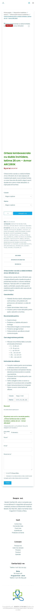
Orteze (6, 225)
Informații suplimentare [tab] (18, 259)
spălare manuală (9, 245)
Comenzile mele (18, 526)
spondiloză (19, 245)
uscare (10, 247)
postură (23, 242)
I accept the (12, 473)
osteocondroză (25, 240)
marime (29, 236)
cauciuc (25, 229)
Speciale (18, 554)
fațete (12, 233)
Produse (18, 550)
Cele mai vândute (18, 548)
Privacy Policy (15, 473)
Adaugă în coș (23, 213)
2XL (16, 228)
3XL (18, 228)
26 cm (12, 228)
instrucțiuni (13, 235)
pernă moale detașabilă (12, 242)
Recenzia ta (8, 454)
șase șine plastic (25, 244)
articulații (12, 229)
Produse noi (18, 545)
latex (21, 235)
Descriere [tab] (18, 255)
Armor (6, 229)
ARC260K (28, 228)
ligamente (9, 236)
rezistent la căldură (11, 244)
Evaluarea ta (7, 432)
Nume (6, 437)
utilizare (16, 247)
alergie (22, 228)
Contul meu (18, 524)
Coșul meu (18, 528)
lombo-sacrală (19, 236)
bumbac (19, 229)
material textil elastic (11, 238)
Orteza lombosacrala (11, 240)
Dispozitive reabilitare (18, 224)
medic (22, 238)
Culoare (6, 192)
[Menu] (33, 3)
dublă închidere (20, 231)
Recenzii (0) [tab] (18, 264)
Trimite (8, 483)
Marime (6, 201)
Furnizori (18, 552)
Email (6, 446)
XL (21, 247)
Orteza (26, 238)
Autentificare (18, 530)
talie (5, 247)
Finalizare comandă (18, 532)
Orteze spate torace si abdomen (20, 225)
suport (26, 245)
